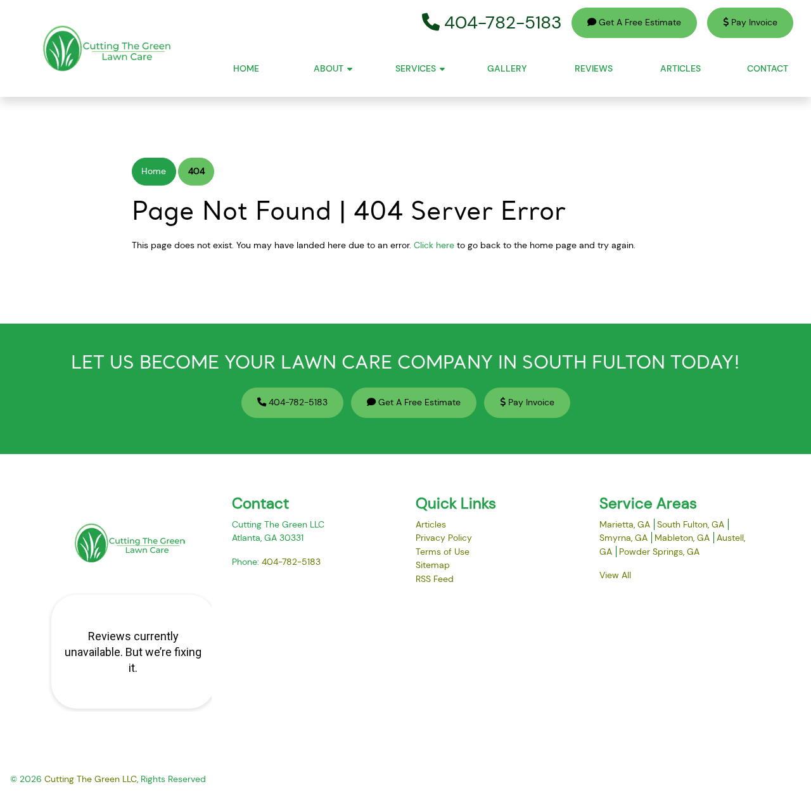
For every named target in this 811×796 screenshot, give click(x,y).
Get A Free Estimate (638, 22)
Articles (431, 524)
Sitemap (433, 565)
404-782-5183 (500, 22)
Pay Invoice (753, 22)
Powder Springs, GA (659, 551)
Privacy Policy (444, 537)
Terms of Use (442, 551)
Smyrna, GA (623, 537)
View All (615, 575)
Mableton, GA (682, 537)
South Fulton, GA (690, 524)
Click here (434, 245)
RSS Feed (435, 578)
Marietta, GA (624, 524)
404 (196, 171)
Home (153, 171)
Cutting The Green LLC (90, 779)
